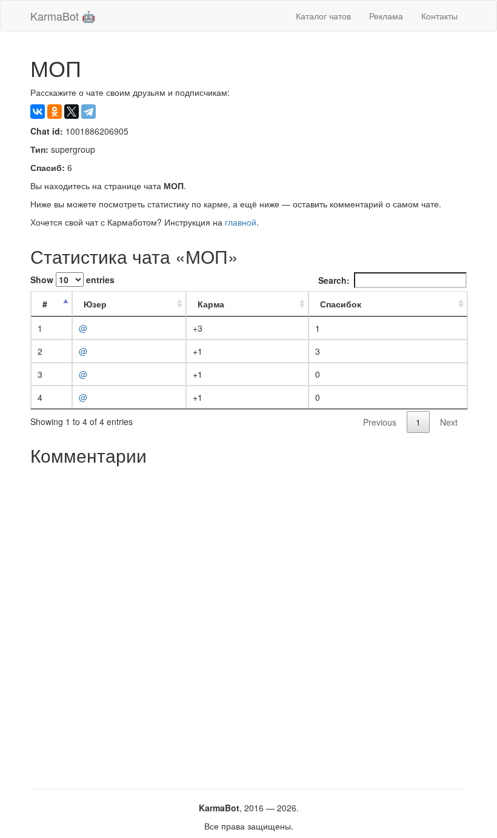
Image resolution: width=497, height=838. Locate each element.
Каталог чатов (323, 16)
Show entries (72, 279)
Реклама (386, 16)
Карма (211, 304)
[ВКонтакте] (37, 111)
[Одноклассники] (54, 111)
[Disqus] (248, 622)
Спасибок (340, 304)
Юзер (95, 304)
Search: (334, 280)
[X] (71, 111)
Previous (379, 422)
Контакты (439, 16)
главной (240, 222)
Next (449, 422)
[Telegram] (88, 111)
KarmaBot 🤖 (62, 16)
